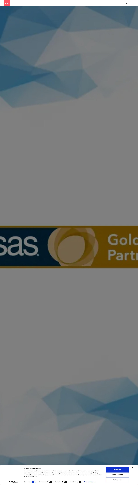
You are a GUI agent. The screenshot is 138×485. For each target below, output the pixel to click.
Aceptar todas (117, 469)
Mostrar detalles (89, 482)
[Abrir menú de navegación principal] (132, 3)
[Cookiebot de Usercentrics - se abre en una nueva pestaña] (14, 482)
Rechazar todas (117, 479)
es (126, 3)
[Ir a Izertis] (7, 3)
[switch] (49, 482)
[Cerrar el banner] (132, 467)
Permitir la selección (117, 474)
